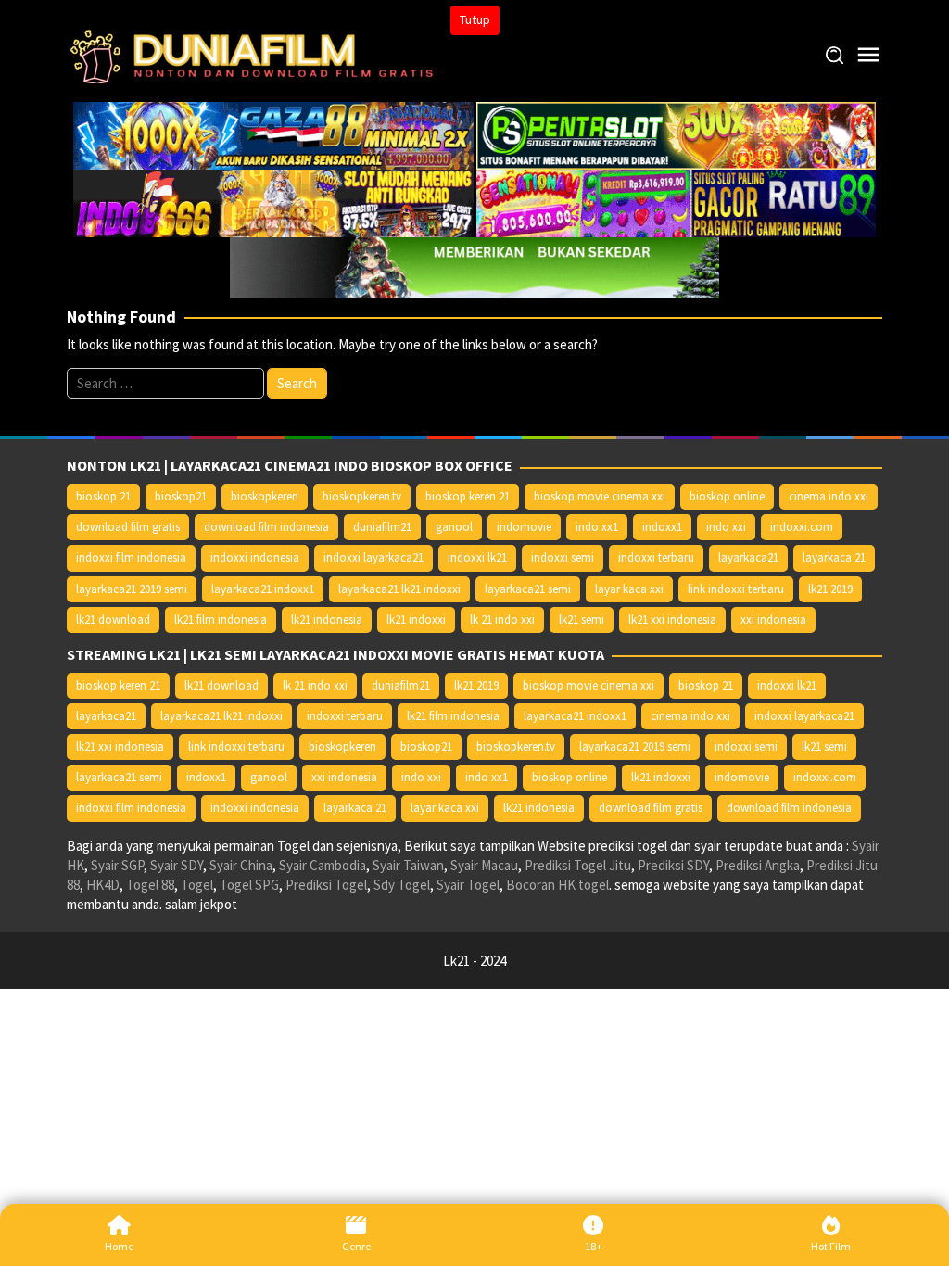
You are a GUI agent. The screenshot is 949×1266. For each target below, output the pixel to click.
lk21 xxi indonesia (672, 619)
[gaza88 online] (273, 134)
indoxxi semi (562, 557)
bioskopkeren (264, 496)
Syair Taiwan (408, 865)
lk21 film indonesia (220, 619)
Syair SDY (176, 865)
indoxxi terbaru (656, 557)
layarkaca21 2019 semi (131, 589)
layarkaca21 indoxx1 (262, 589)
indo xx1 (597, 527)
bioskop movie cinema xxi (599, 496)
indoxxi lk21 (477, 557)
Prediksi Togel (326, 884)
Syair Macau (484, 865)
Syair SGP (117, 865)
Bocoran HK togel (557, 884)
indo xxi (726, 527)
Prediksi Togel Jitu (578, 865)
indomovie (524, 527)
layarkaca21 (748, 557)
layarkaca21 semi (528, 589)
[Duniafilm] (256, 54)
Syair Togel (468, 884)
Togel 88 (150, 884)
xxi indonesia (773, 619)
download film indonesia (266, 527)
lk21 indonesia (326, 619)
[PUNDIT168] (474, 266)
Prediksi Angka (757, 865)
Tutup (475, 19)
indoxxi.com (801, 527)
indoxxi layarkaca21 (373, 557)
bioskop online (727, 496)
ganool (454, 527)
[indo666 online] (273, 201)
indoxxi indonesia (254, 557)
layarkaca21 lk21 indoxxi (399, 589)
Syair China (240, 865)
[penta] (676, 134)
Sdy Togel (401, 884)
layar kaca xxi (629, 589)
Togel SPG (249, 884)
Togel (197, 884)
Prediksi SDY (673, 865)
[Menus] (868, 55)
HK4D (103, 884)
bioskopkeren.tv (362, 496)
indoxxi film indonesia (131, 557)
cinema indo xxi (828, 496)
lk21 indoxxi (416, 619)
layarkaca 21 (834, 557)
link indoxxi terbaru (736, 589)
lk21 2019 (830, 589)
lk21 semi (581, 619)
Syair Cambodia (322, 865)
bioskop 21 (103, 496)
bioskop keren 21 (467, 496)
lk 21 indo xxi (502, 619)
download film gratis (128, 527)
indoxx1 (662, 527)
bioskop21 (181, 496)
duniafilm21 (382, 527)
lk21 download (113, 619)
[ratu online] (676, 201)
